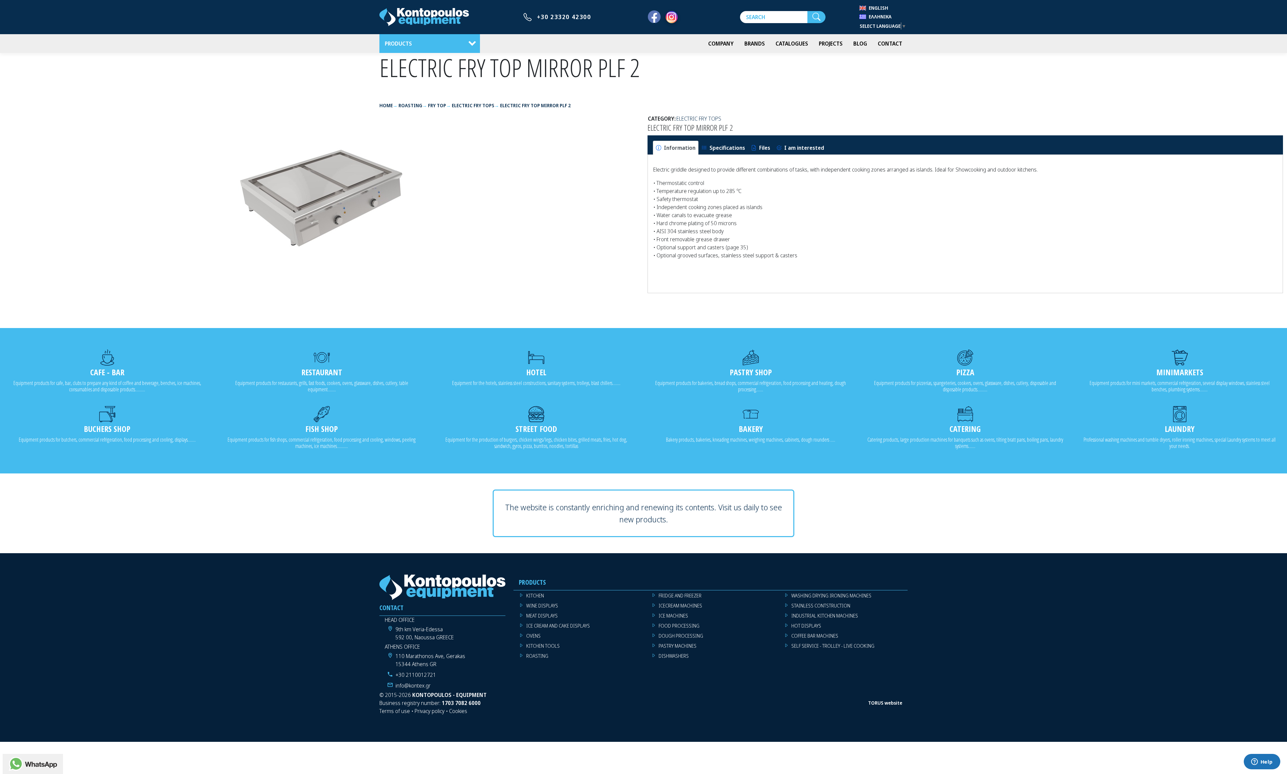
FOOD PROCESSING (679, 626)
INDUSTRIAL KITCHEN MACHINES (824, 615)
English (878, 8)
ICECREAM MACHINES (680, 605)
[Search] (816, 17)
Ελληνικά (880, 16)
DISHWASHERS (674, 656)
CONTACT (890, 43)
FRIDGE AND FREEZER (680, 595)
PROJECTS (831, 43)
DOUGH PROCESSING (681, 636)
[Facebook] (654, 17)
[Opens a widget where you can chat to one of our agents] (1261, 762)
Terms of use (394, 711)
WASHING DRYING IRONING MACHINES (831, 595)
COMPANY (721, 43)
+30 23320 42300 (564, 17)
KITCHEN (535, 595)
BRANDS (754, 43)
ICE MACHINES (673, 615)
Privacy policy (429, 711)
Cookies (458, 711)
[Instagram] (672, 17)
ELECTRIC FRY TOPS (698, 118)
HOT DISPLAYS (806, 626)
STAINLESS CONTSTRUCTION (820, 605)
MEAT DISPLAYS (542, 615)
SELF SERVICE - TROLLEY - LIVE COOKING (832, 646)
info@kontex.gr (413, 685)
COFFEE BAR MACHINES (814, 636)
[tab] (675, 148)
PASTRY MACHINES (677, 646)
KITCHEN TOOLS (543, 646)
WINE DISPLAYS (542, 605)
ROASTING (537, 656)
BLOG (860, 43)
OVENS (533, 636)
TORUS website (885, 703)
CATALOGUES (792, 43)
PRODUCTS (398, 43)
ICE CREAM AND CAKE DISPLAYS (558, 626)
